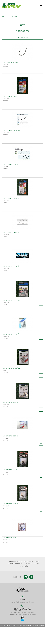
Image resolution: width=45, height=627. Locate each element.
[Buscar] (37, 5)
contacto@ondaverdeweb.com (22, 602)
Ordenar (23, 37)
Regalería (36, 563)
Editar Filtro (23, 31)
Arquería (24, 566)
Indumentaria (14, 561)
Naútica (29, 563)
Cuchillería (19, 563)
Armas (23, 561)
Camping (11, 563)
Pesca (37, 561)
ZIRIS (42, 625)
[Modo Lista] (22, 25)
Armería (30, 561)
